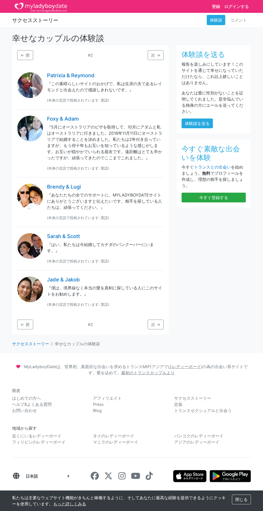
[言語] (16, 476)
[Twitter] (108, 477)
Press (98, 404)
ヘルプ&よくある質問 (32, 404)
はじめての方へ (26, 398)
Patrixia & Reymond (71, 75)
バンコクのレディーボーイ (198, 435)
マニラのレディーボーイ (115, 442)
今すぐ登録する (213, 197)
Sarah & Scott (63, 236)
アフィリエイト (107, 398)
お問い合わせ (24, 410)
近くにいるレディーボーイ (36, 435)
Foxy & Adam (63, 119)
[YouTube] (135, 477)
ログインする (236, 6)
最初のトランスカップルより (148, 372)
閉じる (241, 499)
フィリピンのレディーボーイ (38, 442)
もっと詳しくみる (69, 503)
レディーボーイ (186, 366)
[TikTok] (149, 477)
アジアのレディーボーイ (196, 442)
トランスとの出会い (212, 167)
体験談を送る (197, 123)
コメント (238, 20)
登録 (216, 6)
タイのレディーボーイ (113, 435)
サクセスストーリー (35, 20)
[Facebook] (95, 477)
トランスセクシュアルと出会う (203, 410)
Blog (97, 410)
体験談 (216, 20)
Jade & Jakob (63, 280)
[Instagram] (122, 477)
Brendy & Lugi (64, 187)
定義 (178, 404)
